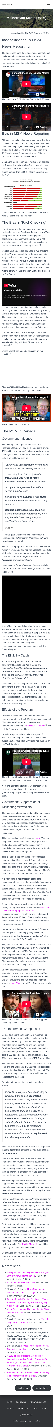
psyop (37, 838)
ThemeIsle (35, 1421)
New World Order (38, 1402)
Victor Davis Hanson (16, 1309)
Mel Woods (17, 983)
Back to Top (23, 1388)
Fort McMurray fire (30, 1244)
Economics (21, 1402)
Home (9, 1402)
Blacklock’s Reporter (35, 726)
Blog (44, 1408)
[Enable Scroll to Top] (48, 1422)
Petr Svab (11, 1372)
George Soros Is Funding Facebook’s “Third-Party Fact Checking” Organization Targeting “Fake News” (27, 1302)
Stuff (34, 1408)
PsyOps (10, 1408)
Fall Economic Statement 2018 (21, 1282)
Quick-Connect (26, 1415)
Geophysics (23, 1408)
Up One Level (42, 1388)
